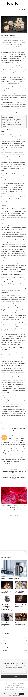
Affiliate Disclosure (9, 689)
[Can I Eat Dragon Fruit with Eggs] (21, 585)
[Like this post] (12, 429)
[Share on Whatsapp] (21, 429)
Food (15, 640)
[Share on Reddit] (20, 429)
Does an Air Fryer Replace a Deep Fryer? (6, 624)
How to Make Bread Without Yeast (20, 605)
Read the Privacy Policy (14, 695)
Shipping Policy (19, 689)
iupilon (6, 37)
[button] (2, 498)
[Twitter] (19, 9)
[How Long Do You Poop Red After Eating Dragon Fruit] (14, 495)
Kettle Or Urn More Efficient (10, 578)
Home (5, 683)
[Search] (26, 9)
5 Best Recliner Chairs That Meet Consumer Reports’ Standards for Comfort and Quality (7, 607)
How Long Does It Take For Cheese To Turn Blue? (13, 125)
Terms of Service (10, 685)
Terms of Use (19, 685)
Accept (21, 693)
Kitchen (15, 650)
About (9, 683)
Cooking (15, 637)
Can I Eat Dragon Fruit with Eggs (19, 592)
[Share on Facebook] (14, 429)
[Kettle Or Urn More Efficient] (14, 568)
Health (15, 644)
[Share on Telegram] (23, 429)
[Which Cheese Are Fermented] (7, 585)
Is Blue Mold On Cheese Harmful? (11, 122)
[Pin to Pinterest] (17, 429)
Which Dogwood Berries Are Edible (20, 623)
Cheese (11, 423)
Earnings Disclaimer (19, 687)
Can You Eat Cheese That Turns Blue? (12, 119)
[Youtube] (24, 9)
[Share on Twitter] (15, 429)
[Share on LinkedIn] (18, 429)
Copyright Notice (8, 687)
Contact (14, 683)
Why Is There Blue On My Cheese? (11, 121)
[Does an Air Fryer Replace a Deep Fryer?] (7, 617)
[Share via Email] (13, 430)
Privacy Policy (20, 683)
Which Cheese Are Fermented (6, 592)
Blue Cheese (5, 423)
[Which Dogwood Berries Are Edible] (21, 617)
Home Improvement (15, 647)
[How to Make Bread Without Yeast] (21, 599)
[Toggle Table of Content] (23, 117)
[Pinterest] (22, 9)
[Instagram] (21, 9)
